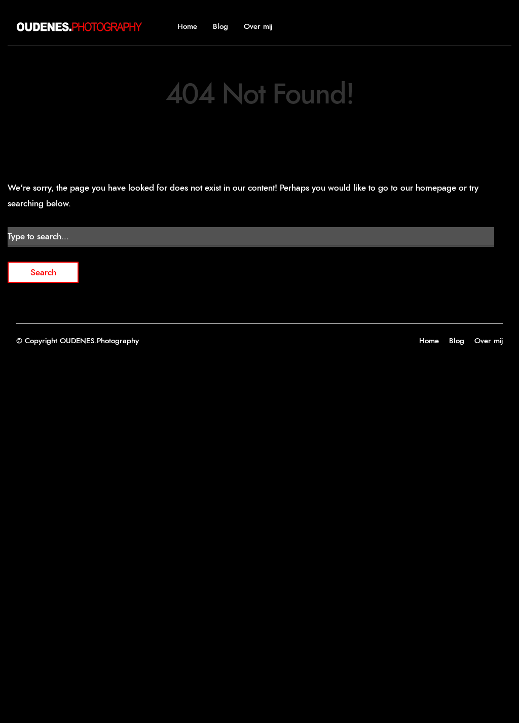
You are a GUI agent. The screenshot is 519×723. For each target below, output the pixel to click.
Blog (220, 26)
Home (187, 26)
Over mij (258, 26)
